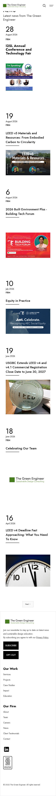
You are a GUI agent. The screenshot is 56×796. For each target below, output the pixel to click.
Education (7, 696)
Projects (6, 679)
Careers (6, 722)
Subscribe (11, 645)
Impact (6, 690)
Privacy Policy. (42, 637)
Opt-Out (11, 654)
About (6, 711)
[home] (15, 6)
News (5, 728)
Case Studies (9, 685)
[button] (50, 6)
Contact (6, 738)
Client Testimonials (11, 733)
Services (7, 674)
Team (5, 717)
